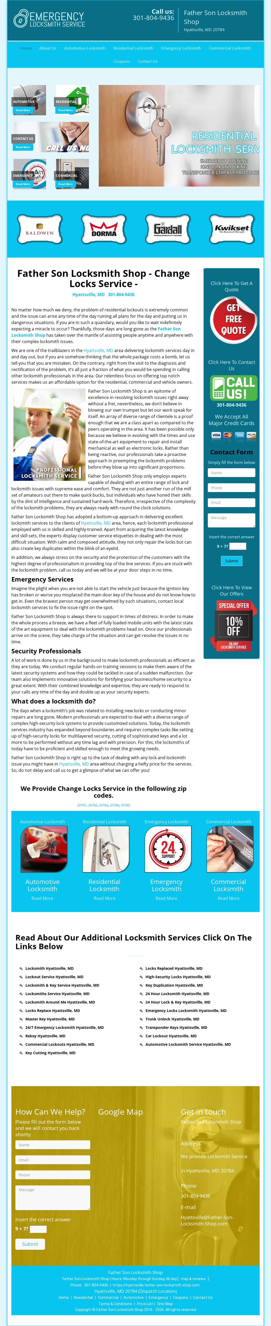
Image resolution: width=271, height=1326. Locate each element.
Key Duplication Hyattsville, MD (174, 985)
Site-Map (165, 1304)
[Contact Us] (52, 137)
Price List (145, 1304)
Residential (83, 1297)
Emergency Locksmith (181, 48)
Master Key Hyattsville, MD (50, 1018)
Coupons (122, 61)
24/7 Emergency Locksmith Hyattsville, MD (64, 1027)
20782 (92, 805)
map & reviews (193, 1279)
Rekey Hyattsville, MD (45, 1035)
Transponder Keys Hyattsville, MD (176, 1027)
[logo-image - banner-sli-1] (178, 135)
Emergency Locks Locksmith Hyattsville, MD (186, 1010)
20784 (114, 805)
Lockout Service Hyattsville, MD (54, 976)
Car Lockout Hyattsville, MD (171, 1035)
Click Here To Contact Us (231, 365)
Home (25, 48)
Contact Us (147, 61)
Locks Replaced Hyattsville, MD (174, 968)
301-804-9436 (153, 17)
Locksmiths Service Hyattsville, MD (57, 993)
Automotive (134, 1297)
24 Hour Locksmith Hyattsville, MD (177, 993)
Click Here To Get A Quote (231, 286)
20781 (82, 805)
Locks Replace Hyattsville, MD (52, 1010)
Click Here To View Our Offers (231, 590)
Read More (23, 110)
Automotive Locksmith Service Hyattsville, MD (188, 1044)
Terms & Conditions (115, 1304)
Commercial (108, 1297)
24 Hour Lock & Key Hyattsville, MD (178, 1002)
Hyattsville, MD (89, 294)
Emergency (158, 1297)
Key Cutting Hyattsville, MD (50, 1052)
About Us (47, 48)
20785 (125, 805)
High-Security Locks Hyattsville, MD (178, 976)
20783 (103, 805)
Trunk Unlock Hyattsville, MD (172, 1018)
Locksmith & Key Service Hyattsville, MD (62, 985)
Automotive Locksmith (85, 48)
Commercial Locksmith (230, 48)
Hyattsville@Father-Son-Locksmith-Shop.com (207, 1220)
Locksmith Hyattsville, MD (49, 968)
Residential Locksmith (133, 48)
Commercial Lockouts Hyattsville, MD (59, 1044)
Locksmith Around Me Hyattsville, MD (60, 1002)
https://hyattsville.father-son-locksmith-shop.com (156, 1285)
